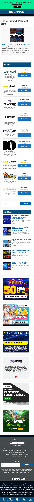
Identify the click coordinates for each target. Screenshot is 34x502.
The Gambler (17, 11)
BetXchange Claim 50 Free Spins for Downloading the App (20, 228)
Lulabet (24, 161)
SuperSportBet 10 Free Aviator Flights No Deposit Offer (20, 217)
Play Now (24, 75)
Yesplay (24, 173)
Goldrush (24, 188)
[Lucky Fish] (9, 71)
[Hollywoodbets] (9, 102)
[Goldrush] (9, 190)
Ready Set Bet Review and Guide (21, 240)
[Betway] (9, 117)
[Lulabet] (9, 162)
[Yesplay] (9, 175)
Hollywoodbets (24, 99)
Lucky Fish (24, 70)
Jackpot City (24, 130)
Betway (24, 114)
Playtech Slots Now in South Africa (16, 44)
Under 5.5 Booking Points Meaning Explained (21, 251)
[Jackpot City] (9, 131)
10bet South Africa (24, 141)
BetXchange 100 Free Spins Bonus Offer (20, 263)
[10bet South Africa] (9, 145)
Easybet (24, 85)
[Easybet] (9, 86)
